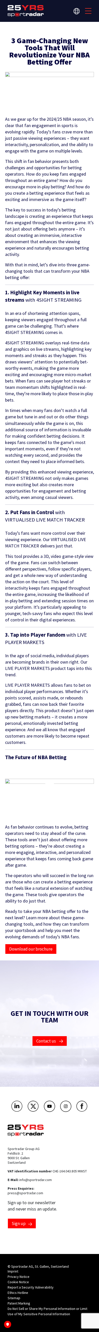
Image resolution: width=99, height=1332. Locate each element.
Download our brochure (31, 949)
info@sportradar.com (35, 1179)
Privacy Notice (18, 1276)
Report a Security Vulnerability (31, 1287)
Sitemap (14, 1298)
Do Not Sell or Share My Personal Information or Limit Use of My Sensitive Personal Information (47, 1311)
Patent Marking (19, 1303)
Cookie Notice (18, 1282)
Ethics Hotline (18, 1292)
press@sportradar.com (25, 1193)
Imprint (13, 1271)
